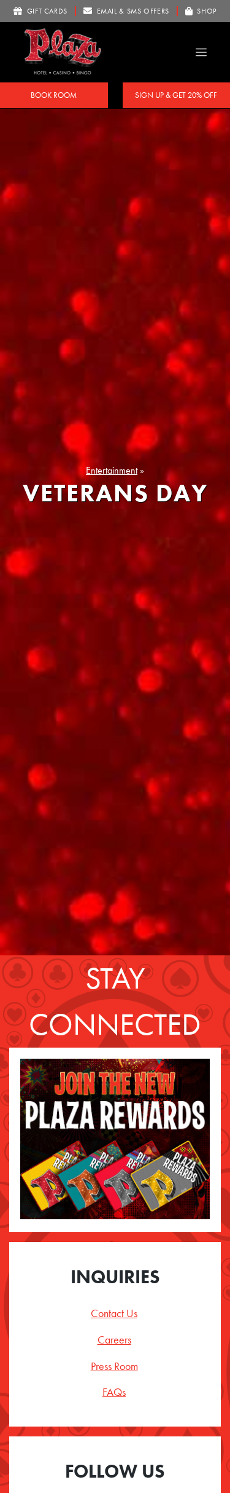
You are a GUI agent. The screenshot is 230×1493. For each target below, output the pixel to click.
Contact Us (114, 1313)
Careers (114, 1339)
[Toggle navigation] (201, 53)
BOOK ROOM (54, 95)
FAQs (114, 1392)
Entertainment (111, 470)
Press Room (114, 1366)
